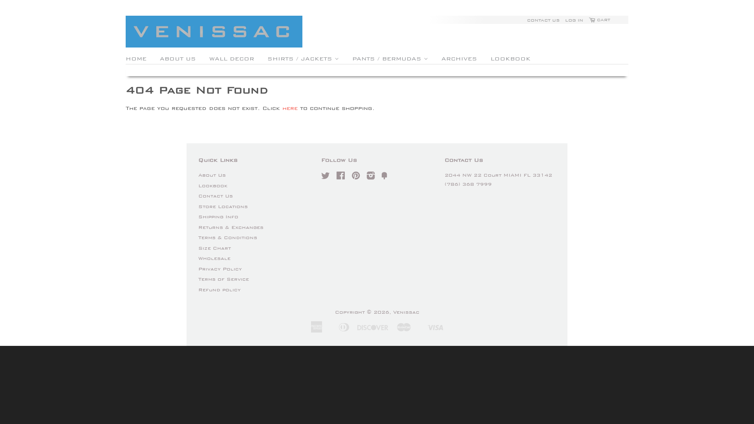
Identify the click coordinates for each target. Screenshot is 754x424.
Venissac (406, 312)
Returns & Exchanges (231, 227)
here (290, 108)
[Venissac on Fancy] (384, 177)
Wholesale (214, 258)
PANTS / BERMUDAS (388, 58)
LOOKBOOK (510, 58)
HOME (136, 58)
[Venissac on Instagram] (370, 177)
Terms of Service (223, 279)
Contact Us (543, 20)
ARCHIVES (459, 58)
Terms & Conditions (227, 237)
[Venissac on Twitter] (325, 177)
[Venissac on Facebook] (340, 177)
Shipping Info (218, 216)
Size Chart (214, 248)
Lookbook (212, 185)
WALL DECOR (231, 58)
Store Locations (223, 206)
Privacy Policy (220, 269)
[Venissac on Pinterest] (355, 177)
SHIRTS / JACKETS (301, 58)
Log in (574, 20)
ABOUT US (178, 58)
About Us (212, 175)
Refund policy (219, 289)
